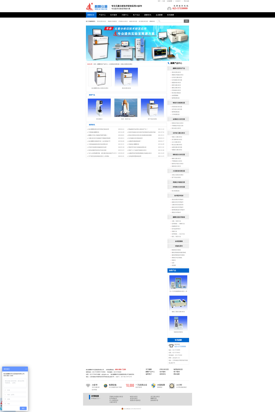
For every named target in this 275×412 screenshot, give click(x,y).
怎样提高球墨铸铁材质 (134, 156)
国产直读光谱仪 (152, 119)
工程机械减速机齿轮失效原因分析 (98, 144)
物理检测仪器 (176, 98)
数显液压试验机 (176, 250)
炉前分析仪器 (164, 369)
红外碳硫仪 (113, 398)
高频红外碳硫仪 (112, 21)
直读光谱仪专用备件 (177, 199)
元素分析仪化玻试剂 (177, 204)
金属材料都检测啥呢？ (134, 141)
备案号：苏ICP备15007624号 (124, 376)
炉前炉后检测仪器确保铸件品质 (97, 147)
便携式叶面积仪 (135, 400)
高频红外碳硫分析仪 (177, 75)
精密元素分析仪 (176, 85)
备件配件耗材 (178, 195)
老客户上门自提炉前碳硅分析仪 (137, 150)
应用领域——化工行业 (178, 234)
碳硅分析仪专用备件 (177, 207)
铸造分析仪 (134, 396)
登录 (159, 1)
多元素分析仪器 (143, 21)
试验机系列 (179, 246)
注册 (163, 1)
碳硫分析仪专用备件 (177, 202)
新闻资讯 (163, 374)
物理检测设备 (176, 112)
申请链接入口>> (95, 398)
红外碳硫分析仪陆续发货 (135, 138)
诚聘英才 (149, 374)
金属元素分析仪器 (177, 147)
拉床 (173, 263)
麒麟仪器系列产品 (179, 68)
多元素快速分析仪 (177, 139)
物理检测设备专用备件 (178, 210)
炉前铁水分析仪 (123, 21)
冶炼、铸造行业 (176, 221)
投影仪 (174, 260)
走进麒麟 (159, 15)
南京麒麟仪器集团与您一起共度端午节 (99, 141)
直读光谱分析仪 (101, 21)
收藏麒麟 (169, 1)
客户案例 (177, 372)
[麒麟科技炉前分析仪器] (137, 43)
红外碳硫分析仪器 (177, 80)
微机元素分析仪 (176, 87)
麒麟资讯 (147, 15)
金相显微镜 (175, 95)
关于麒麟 (149, 369)
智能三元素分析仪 (177, 137)
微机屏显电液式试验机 (178, 255)
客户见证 (136, 15)
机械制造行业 (176, 226)
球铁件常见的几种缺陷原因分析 (137, 147)
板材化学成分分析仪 (177, 163)
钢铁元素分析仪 (176, 158)
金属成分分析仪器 (179, 119)
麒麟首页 (90, 15)
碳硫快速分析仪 (176, 82)
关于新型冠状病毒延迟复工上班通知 (98, 156)
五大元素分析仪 (176, 142)
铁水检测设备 (176, 191)
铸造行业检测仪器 (179, 103)
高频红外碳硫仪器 (179, 182)
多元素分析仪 (155, 396)
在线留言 (178, 1)
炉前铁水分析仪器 (179, 187)
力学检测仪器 (176, 114)
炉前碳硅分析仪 (176, 90)
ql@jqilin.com (176, 358)
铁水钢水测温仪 (176, 93)
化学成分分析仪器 (177, 109)
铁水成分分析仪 (176, 128)
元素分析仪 (113, 402)
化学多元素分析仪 (179, 133)
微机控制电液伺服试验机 (179, 252)
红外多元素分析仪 (177, 77)
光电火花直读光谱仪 (126, 64)
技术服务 (113, 15)
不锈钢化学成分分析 (177, 125)
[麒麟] (97, 9)
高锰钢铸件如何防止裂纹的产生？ (138, 129)
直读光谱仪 (134, 398)
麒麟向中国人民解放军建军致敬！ (98, 135)
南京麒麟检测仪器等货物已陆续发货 (98, 129)
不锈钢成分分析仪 (177, 161)
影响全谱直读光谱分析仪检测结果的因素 (140, 135)
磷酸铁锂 (152, 21)
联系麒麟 (170, 15)
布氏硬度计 (99, 119)
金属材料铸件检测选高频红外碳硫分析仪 (140, 153)
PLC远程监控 (113, 400)
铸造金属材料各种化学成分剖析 (97, 150)
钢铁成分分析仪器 (179, 154)
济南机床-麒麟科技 (133, 144)
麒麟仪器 (154, 398)
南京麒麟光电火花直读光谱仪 (100, 88)
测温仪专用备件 (176, 212)
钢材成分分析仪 (176, 166)
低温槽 (174, 265)
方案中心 (125, 15)
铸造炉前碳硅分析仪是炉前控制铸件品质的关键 (141, 132)
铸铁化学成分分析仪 (177, 123)
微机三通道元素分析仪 (178, 311)
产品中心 (102, 15)
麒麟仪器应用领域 (179, 217)
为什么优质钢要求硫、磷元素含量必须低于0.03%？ (103, 153)
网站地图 (186, 1)
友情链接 (95, 396)
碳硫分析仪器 (133, 21)
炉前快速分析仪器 (177, 106)
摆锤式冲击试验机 (177, 257)
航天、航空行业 (125, 119)
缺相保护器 (154, 400)
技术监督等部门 (176, 229)
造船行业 (174, 231)
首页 (95, 64)
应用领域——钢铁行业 (178, 223)
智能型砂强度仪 (178, 332)
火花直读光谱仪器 (114, 64)
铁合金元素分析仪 (177, 144)
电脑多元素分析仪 (177, 150)
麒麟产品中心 (150, 372)
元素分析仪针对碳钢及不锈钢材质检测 (99, 138)
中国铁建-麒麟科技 (93, 132)
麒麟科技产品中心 (102, 64)
